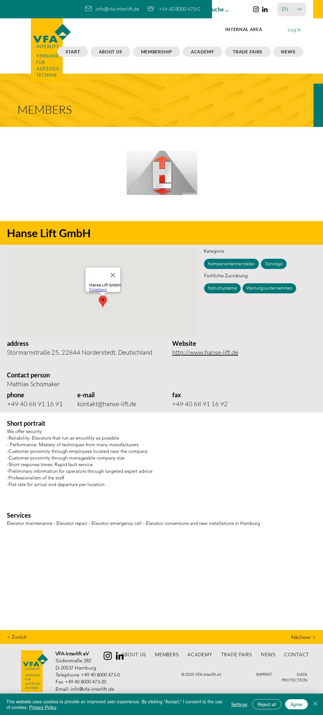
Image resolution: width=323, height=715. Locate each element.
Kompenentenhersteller (231, 264)
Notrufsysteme (222, 288)
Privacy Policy (42, 707)
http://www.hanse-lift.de (205, 352)
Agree (296, 704)
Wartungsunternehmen (269, 288)
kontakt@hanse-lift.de (106, 404)
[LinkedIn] (265, 9)
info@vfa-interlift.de (117, 9)
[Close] (315, 704)
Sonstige (274, 264)
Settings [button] (239, 704)
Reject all (267, 704)
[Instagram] (256, 9)
